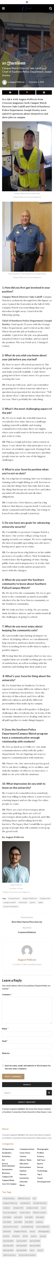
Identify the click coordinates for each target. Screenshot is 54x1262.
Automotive (7, 1169)
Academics (6, 1153)
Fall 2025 (29, 1222)
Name (5, 1028)
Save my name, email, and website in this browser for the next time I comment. (28, 1067)
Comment (7, 994)
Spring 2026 (21, 1250)
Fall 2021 (29, 1217)
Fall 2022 (40, 1217)
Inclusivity (24, 1178)
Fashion (23, 1171)
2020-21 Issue (24, 1198)
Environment (25, 1167)
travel (40, 1250)
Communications (27, 1149)
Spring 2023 (21, 1245)
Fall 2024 (18, 1222)
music (32, 1231)
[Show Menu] (27, 2)
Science (40, 1156)
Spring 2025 (8, 1250)
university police (10, 906)
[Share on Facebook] (10, 92)
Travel (40, 1178)
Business (6, 1173)
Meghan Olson (20, 1231)
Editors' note (25, 1160)
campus (6, 1208)
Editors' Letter (39, 1212)
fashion (39, 1222)
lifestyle (7, 1231)
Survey (40, 1167)
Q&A (40, 902)
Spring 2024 (35, 1245)
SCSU (25, 1236)
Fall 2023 (7, 1222)
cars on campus (9, 1212)
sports (33, 1236)
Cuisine (23, 1156)
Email (5, 1041)
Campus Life (7, 1177)
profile (6, 1236)
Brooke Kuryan (40, 1203)
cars (43, 1208)
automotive (25, 1203)
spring (42, 1236)
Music (22, 1185)
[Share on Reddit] (44, 92)
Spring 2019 (21, 1241)
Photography (42, 1149)
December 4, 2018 (36, 82)
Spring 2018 (8, 1241)
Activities (6, 1156)
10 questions (14, 898)
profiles (16, 1236)
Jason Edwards (42, 1227)
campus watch (9, 902)
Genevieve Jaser (10, 1227)
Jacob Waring (27, 1227)
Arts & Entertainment (8, 1164)
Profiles (40, 1153)
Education (24, 1163)
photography (44, 1231)
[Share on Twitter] (27, 92)
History (23, 1174)
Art (3, 1160)
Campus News (8, 1180)
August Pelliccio (17, 82)
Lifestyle (23, 1182)
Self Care (41, 1160)
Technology (42, 1171)
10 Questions (8, 1149)
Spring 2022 (8, 1245)
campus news (32, 1208)
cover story (25, 1212)
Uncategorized (43, 1182)
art (34, 1198)
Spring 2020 (35, 1241)
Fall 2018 (23, 902)
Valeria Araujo (9, 1255)
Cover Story (25, 1153)
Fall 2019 (18, 1217)
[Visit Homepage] (27, 8)
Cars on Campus (9, 1184)
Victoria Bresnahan (27, 1255)
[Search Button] (50, 8)
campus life (45, 898)
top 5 (32, 1250)
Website (6, 1053)
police (32, 902)
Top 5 (39, 1174)
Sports (40, 1163)
